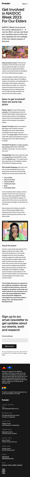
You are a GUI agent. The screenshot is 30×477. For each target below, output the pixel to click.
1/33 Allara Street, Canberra (9, 433)
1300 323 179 (5, 457)
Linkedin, (14, 465)
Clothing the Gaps (9, 184)
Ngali (5, 186)
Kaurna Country (6, 440)
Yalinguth (10, 159)
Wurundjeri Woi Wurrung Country (10, 415)
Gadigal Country (6, 423)
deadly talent (14, 134)
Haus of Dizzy (8, 177)
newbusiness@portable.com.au (10, 408)
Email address (7, 336)
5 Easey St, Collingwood (8, 417)
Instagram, (5, 465)
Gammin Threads (9, 179)
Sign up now (9, 346)
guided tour (8, 157)
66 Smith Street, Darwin (8, 450)
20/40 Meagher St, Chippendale (10, 425)
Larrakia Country (6, 448)
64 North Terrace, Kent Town (9, 442)
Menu (24, 4)
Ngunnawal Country (7, 432)
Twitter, (10, 465)
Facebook (19, 465)
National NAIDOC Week (9, 63)
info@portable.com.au (8, 458)
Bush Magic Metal (9, 188)
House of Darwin (9, 181)
